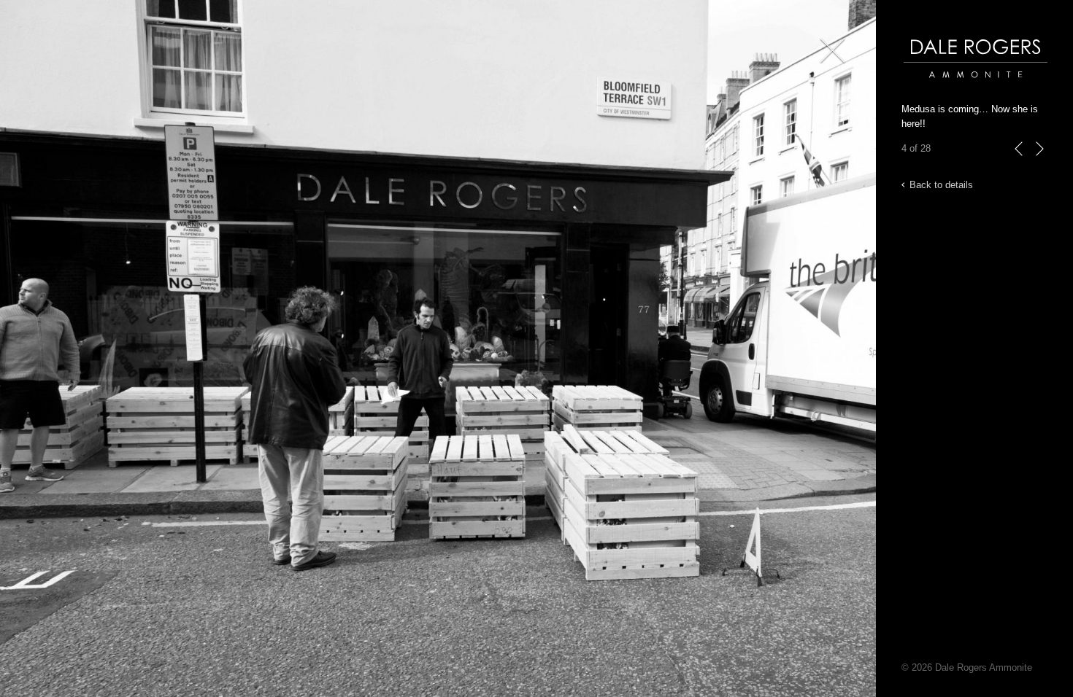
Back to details (941, 184)
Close (830, 72)
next (1039, 163)
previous (1019, 163)
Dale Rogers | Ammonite (955, 84)
